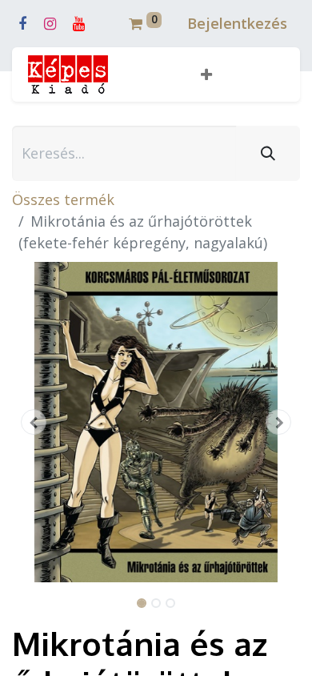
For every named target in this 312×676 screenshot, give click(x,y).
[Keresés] (268, 153)
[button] (206, 75)
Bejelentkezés (237, 23)
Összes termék (63, 199)
